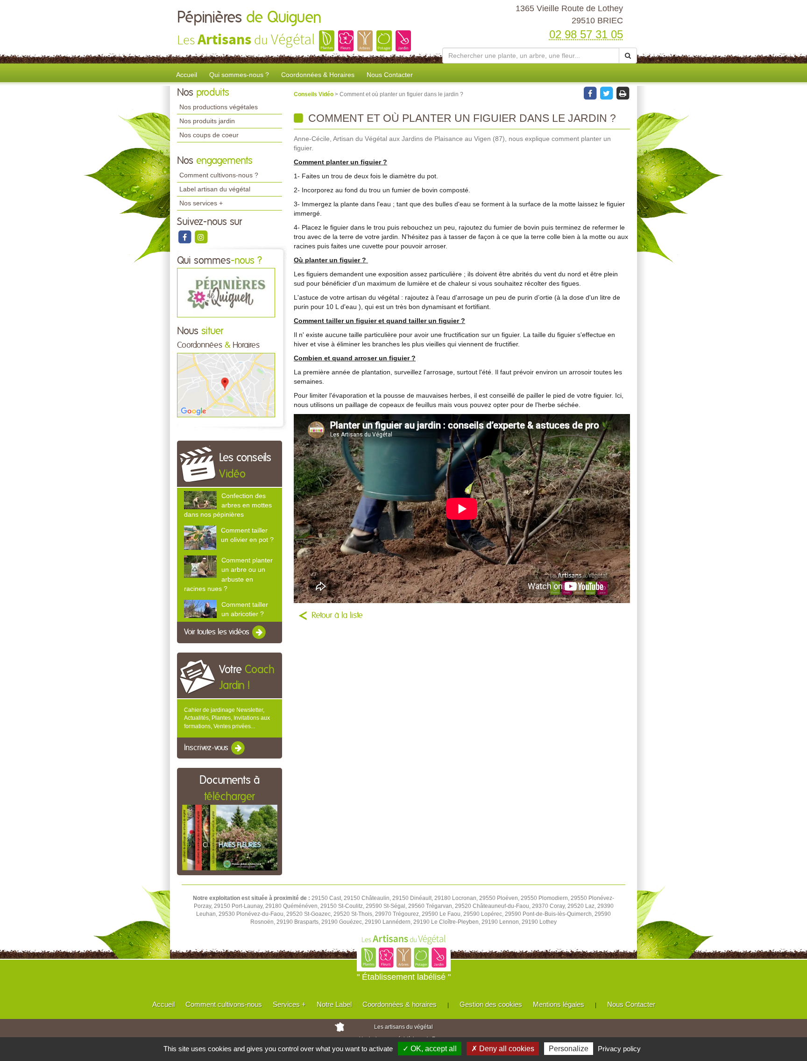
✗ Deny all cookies (502, 1049)
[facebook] (185, 236)
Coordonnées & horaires (399, 1004)
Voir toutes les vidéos (217, 632)
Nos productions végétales (218, 107)
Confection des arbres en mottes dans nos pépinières (228, 505)
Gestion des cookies (491, 1004)
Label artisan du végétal (214, 189)
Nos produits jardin (207, 121)
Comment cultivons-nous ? (218, 175)
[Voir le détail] (200, 500)
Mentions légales (558, 1004)
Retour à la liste (337, 615)
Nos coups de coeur (209, 135)
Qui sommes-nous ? (239, 74)
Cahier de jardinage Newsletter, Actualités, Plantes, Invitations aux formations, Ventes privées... (227, 718)
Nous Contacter (390, 74)
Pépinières (249, 18)
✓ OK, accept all (430, 1049)
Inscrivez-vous (207, 748)
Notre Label (334, 1004)
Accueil (186, 74)
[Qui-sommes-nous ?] (226, 292)
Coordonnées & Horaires (317, 74)
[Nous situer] (226, 384)
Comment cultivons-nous (223, 1004)
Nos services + (201, 203)
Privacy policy (619, 1049)
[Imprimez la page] (622, 93)
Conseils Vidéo (314, 94)
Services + (289, 1004)
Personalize (568, 1049)
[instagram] (200, 236)
